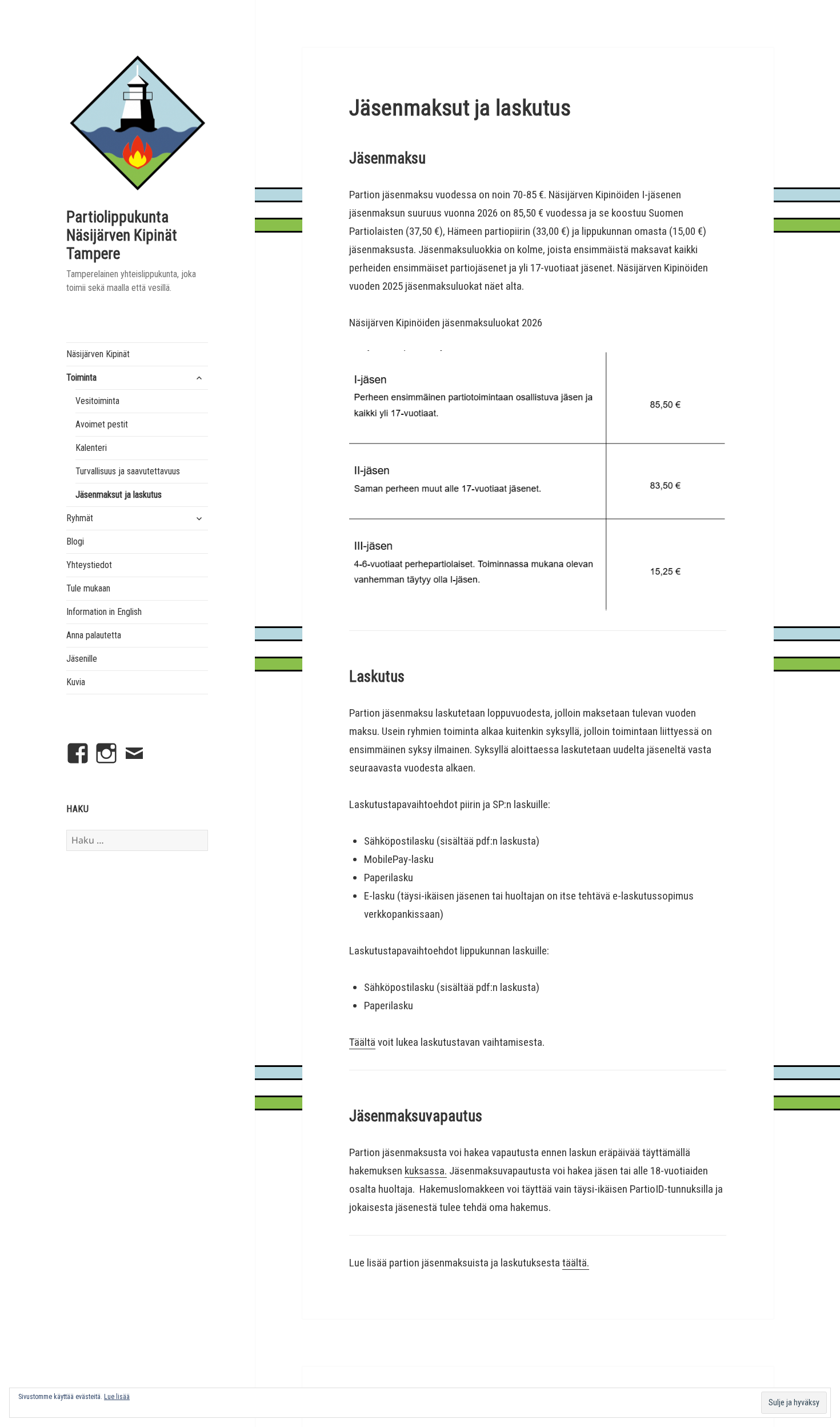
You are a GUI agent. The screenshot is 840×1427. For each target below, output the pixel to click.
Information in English (104, 611)
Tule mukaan (88, 588)
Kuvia (75, 682)
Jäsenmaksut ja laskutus (118, 494)
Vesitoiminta (97, 400)
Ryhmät (79, 518)
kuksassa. (426, 1170)
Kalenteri (91, 447)
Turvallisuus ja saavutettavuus (127, 471)
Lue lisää (117, 1397)
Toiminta (81, 377)
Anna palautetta (93, 635)
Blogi (75, 541)
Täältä (362, 1042)
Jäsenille (81, 658)
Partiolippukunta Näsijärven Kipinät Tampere (121, 235)
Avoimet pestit (101, 424)
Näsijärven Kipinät (98, 354)
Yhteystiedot (89, 564)
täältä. (575, 1262)
